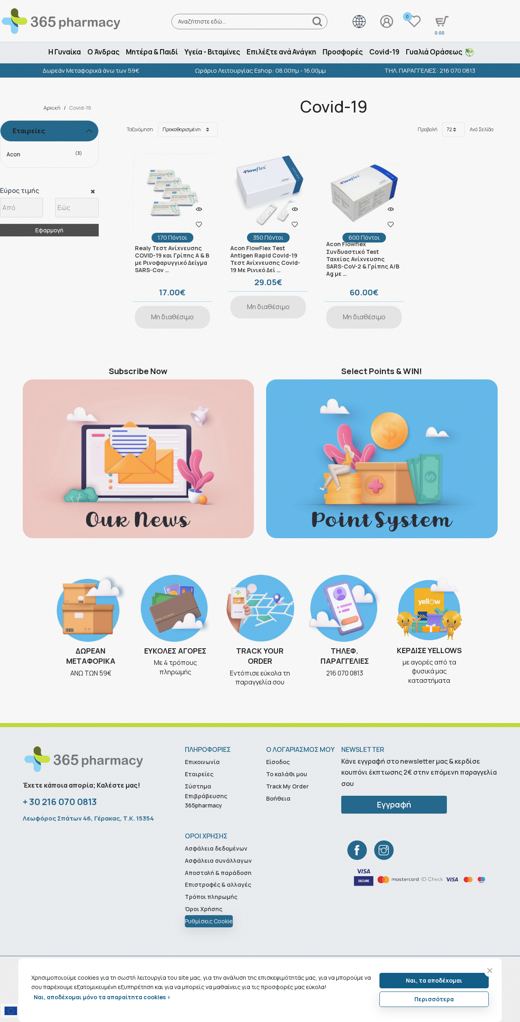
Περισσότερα (434, 999)
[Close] (489, 971)
